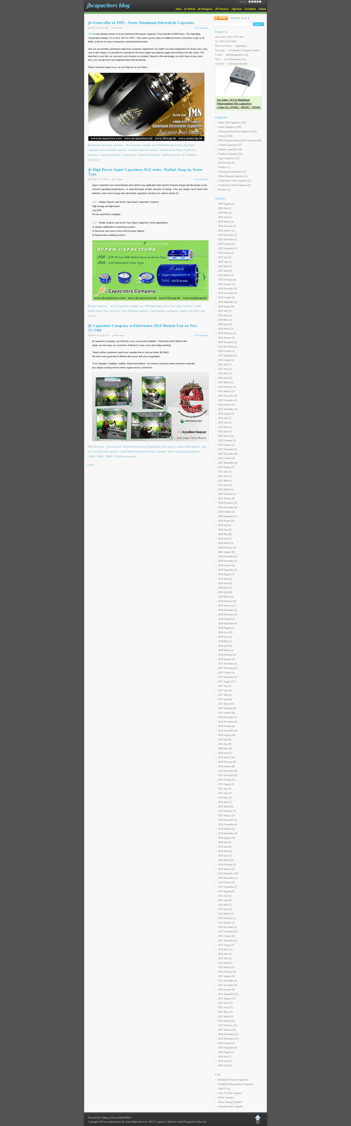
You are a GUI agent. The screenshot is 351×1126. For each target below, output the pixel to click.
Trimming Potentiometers (232, 171)
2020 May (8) (225, 534)
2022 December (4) (227, 395)
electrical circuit (167, 150)
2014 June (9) (225, 846)
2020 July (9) (224, 525)
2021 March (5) (225, 489)
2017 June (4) (225, 690)
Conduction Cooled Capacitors (234, 180)
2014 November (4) (227, 824)
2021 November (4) (227, 453)
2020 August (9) (226, 520)
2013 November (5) (227, 878)
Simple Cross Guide (189, 311)
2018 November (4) (227, 614)
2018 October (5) (226, 619)
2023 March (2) (225, 382)
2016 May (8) (225, 748)
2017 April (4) (225, 699)
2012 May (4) (225, 958)
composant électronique (148, 154)
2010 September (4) (227, 1047)
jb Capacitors (115, 446)
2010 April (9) (225, 1065)
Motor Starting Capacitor (230, 1102)
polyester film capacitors (188, 446)
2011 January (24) (227, 1029)
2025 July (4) (224, 257)
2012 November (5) (227, 931)
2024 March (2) (225, 328)
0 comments (202, 28)
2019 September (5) (227, 569)
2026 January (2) (226, 230)
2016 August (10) (226, 735)
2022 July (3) (224, 418)
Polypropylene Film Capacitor (161, 446)
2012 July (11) (225, 949)
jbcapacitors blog (108, 5)
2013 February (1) (227, 918)
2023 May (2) (225, 373)
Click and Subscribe (238, 63)
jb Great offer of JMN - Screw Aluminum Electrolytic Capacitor (141, 22)
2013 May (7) (225, 904)
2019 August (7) (226, 574)
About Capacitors (229, 127)
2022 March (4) (225, 436)
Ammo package (157, 311)
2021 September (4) (227, 462)
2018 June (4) (225, 636)
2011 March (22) (226, 1020)
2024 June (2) (225, 315)
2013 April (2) (225, 909)
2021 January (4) (226, 498)
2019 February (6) (227, 601)
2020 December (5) (227, 503)
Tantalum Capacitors (230, 153)
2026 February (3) (227, 226)
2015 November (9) (227, 775)
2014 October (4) (226, 828)
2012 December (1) (227, 927)
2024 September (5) (227, 302)
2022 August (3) (226, 413)
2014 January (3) (226, 869)
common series (129, 154)
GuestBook (250, 9)
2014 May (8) (225, 851)
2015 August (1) (226, 784)
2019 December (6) (227, 556)
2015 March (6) (225, 806)
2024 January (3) (226, 337)
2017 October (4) (226, 672)
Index (179, 9)
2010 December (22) (228, 1034)
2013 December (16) (228, 873)
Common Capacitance (110, 154)
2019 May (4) (225, 587)
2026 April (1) (225, 217)
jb (113, 306)
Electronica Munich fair (134, 446)
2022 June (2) (225, 422)
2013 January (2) (226, 922)
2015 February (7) (227, 811)
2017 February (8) (227, 708)
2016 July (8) (224, 739)
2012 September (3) (227, 940)
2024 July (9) (224, 311)
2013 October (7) (226, 882)
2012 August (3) (226, 945)
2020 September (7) (227, 516)
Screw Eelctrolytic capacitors (113, 150)
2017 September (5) (227, 677)
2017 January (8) (226, 712)
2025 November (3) (227, 239)
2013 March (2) (225, 913)
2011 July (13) (225, 1003)
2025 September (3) (227, 248)
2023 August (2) (226, 360)
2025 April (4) (225, 270)
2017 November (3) (227, 668)
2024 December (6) (227, 288)
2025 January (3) (226, 284)
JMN (90, 34)
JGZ (94, 202)
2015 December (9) (227, 770)
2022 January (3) (226, 444)
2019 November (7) (227, 561)
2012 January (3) (226, 976)
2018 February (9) (227, 654)
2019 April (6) (225, 592)
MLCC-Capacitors (158, 1121)
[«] (88, 465)
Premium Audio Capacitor (230, 1106)
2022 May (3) (225, 427)
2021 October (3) (226, 458)
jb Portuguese (205, 9)
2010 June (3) (225, 1061)
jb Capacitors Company (140, 145)
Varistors (224, 167)
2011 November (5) (227, 985)
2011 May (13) (225, 1012)
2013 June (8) (225, 900)
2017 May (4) (225, 695)
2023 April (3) (225, 377)
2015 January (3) (226, 815)
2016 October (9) (226, 726)
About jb (225, 136)
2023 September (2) (227, 355)
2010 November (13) (228, 1038)
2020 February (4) (227, 547)
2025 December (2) (227, 235)
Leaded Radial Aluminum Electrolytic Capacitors (143, 451)
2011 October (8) (226, 989)
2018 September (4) (227, 623)
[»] (92, 465)
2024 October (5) (226, 297)
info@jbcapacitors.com (237, 54)
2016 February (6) (227, 761)
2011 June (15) (225, 1007)
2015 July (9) (224, 788)
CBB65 (109, 456)
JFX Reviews (222, 9)
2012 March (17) (226, 967)
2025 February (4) (227, 279)
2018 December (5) (227, 610)
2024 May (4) (225, 319)
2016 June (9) (225, 744)
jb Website (189, 9)
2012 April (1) (225, 962)
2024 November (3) (227, 293)
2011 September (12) (228, 994)
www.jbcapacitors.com (235, 59)
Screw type (114, 311)
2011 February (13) (227, 1025)
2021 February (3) (227, 494)
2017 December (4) (227, 663)
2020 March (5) (225, 543)
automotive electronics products (143, 150)
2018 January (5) (226, 659)
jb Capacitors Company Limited (244, 50)
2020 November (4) (227, 507)
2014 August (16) (226, 837)
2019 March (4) (225, 596)
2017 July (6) (224, 686)
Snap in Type (101, 311)
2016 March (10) (226, 757)
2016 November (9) (227, 721)
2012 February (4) (227, 971)
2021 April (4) (225, 485)
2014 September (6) (227, 833)
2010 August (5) (226, 1052)
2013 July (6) (224, 895)
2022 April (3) (225, 431)
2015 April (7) (225, 802)
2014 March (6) (225, 860)
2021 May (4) (225, 480)
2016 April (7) (225, 753)
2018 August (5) (226, 628)
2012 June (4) (225, 953)
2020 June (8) (225, 529)
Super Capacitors (99, 306)
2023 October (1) (226, 351)
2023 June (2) (225, 369)
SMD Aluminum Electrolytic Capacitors (239, 140)
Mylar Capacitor (226, 1097)
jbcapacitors (241, 45)
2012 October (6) (226, 936)
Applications (172, 311)
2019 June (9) (225, 583)
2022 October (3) (226, 404)
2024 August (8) (226, 306)
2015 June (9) (225, 793)
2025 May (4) (225, 266)
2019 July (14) (225, 578)
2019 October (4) (226, 565)
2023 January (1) (226, 391)
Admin (262, 9)
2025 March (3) (225, 275)
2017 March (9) (225, 703)
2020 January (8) (226, 552)
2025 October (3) (226, 244)
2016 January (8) (226, 766)
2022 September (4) (227, 409)
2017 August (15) (226, 681)
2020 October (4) (226, 511)
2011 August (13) (226, 998)
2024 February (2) (227, 333)
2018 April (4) (225, 645)
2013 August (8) (226, 891)
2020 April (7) (225, 538)
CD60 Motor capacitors (125, 456)
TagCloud (236, 9)
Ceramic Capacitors (230, 144)
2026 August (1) (226, 203)
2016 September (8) (227, 730)
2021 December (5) (227, 449)
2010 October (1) (226, 1043)
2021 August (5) (226, 467)
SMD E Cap (224, 1088)
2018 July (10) (225, 632)
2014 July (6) (224, 842)
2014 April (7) (225, 855)
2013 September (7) (227, 886)
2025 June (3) (225, 261)
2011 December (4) (227, 980)
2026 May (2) (225, 212)
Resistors (224, 189)
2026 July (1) (224, 208)
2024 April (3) (225, 324)
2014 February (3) (227, 864)
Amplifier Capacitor (170, 154)
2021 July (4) (224, 471)
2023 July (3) (224, 364)
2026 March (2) (225, 221)
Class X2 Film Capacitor (230, 1093)
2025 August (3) (226, 252)
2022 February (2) (227, 440)
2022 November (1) (227, 400)
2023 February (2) (227, 386)
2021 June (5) (225, 476)
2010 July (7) (224, 1056)
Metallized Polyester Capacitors (233, 1079)
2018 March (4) (225, 650)
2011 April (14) (225, 1016)
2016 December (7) (227, 717)
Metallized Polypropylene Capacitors (236, 1084)
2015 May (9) (225, 797)
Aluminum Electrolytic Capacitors (107, 145)
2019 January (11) (227, 605)
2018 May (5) (225, 641)
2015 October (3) (226, 779)
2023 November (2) (227, 346)
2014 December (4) (227, 820)
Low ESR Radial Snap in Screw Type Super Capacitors (166, 306)
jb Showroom (97, 446)
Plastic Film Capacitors (232, 122)
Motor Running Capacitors (232, 176)
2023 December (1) (227, 342)
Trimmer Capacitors (230, 149)
